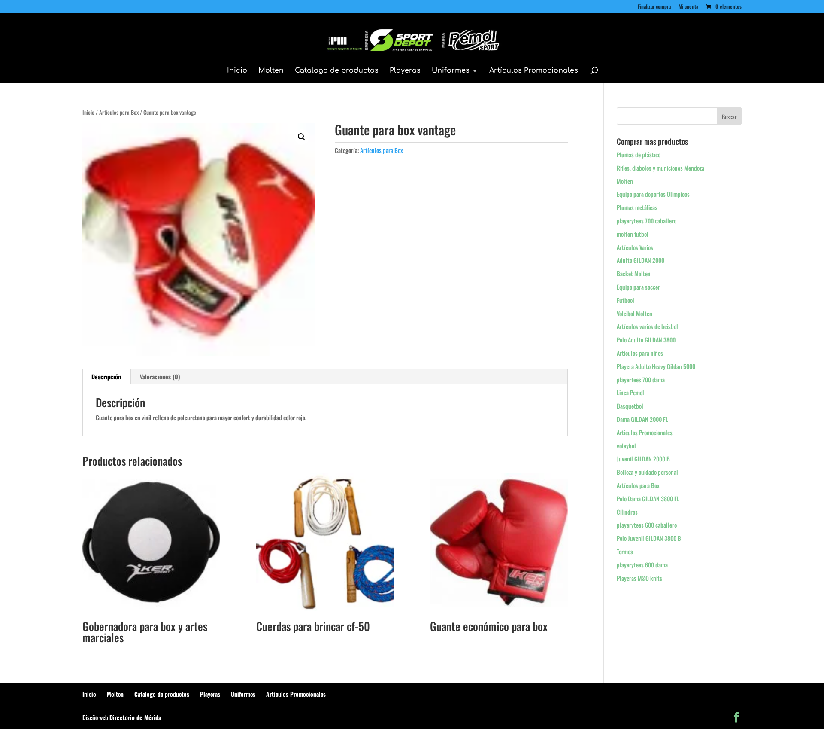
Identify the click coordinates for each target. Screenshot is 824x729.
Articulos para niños (640, 352)
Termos (625, 551)
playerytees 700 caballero (646, 220)
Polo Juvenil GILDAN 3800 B (649, 538)
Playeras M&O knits (639, 578)
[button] (301, 137)
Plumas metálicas (637, 207)
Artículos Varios (635, 247)
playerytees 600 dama (642, 564)
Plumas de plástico (638, 154)
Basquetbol (630, 405)
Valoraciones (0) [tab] (160, 376)
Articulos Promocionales (645, 432)
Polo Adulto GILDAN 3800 (646, 339)
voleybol (626, 445)
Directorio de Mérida (135, 717)
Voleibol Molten (634, 313)
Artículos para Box (119, 112)
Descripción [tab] (106, 376)
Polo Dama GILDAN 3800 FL (648, 498)
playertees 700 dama (641, 379)
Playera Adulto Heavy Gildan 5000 (656, 366)
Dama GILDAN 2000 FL (642, 419)
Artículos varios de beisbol (647, 326)
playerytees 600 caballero (647, 524)
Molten (271, 70)
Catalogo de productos (337, 70)
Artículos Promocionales (533, 70)
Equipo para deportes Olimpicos (653, 193)
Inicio (237, 70)
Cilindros (627, 511)
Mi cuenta (688, 7)
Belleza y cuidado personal (647, 471)
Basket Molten (634, 273)
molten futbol (632, 233)
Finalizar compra (654, 7)
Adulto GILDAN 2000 (640, 260)
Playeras (405, 70)
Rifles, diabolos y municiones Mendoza (660, 167)
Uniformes (451, 70)
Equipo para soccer (638, 286)
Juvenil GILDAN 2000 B (643, 458)
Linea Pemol (630, 392)
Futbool (625, 300)
